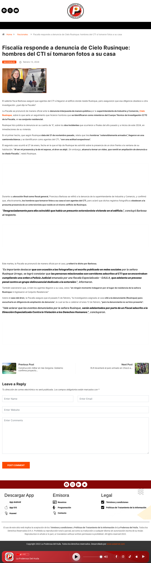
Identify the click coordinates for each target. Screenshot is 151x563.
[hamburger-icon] (123, 25)
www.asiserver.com (116, 544)
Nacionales (22, 34)
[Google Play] (143, 556)
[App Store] (136, 556)
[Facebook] (116, 556)
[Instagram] (123, 556)
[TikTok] (130, 556)
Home (9, 34)
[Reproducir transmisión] (76, 557)
